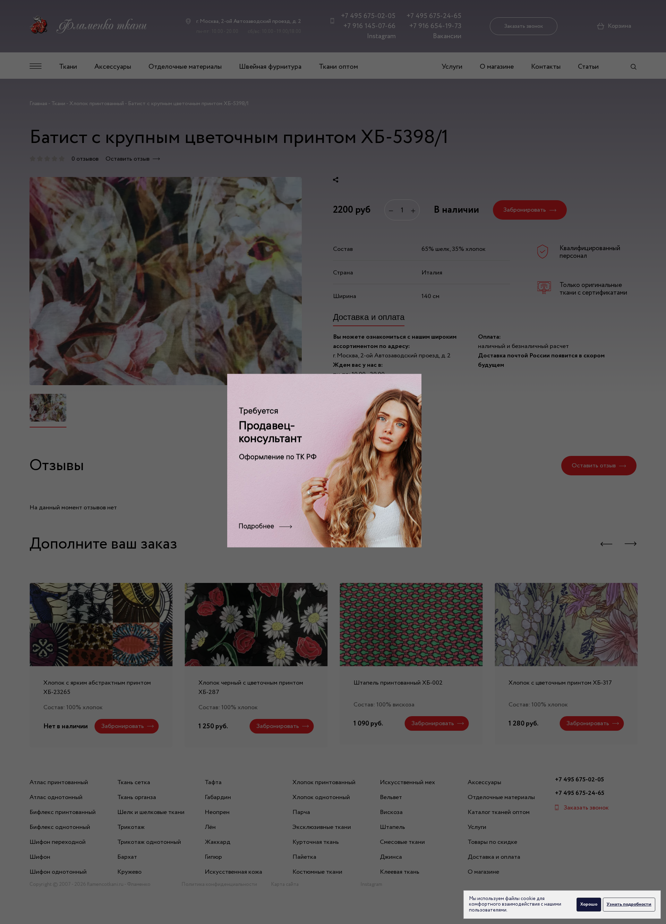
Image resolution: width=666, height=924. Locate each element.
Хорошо (588, 904)
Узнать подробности (629, 904)
